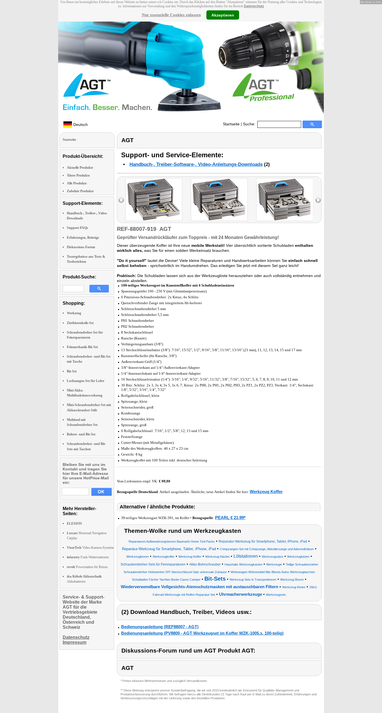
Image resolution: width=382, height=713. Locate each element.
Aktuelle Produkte (80, 168)
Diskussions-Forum (81, 247)
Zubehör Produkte (80, 191)
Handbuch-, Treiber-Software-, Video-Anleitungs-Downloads (196, 164)
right (318, 200)
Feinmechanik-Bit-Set (82, 347)
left (121, 200)
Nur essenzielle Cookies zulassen (171, 15)
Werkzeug (74, 313)
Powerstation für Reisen (87, 567)
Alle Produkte (77, 183)
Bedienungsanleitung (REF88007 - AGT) (160, 626)
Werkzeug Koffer (266, 491)
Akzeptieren (222, 15)
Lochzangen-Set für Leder (85, 381)
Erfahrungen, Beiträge (83, 238)
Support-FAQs (77, 228)
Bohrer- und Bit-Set (81, 434)
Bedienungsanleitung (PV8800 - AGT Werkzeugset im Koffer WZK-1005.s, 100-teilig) (202, 633)
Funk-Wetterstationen (88, 557)
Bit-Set (72, 371)
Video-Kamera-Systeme (90, 548)
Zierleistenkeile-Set (80, 323)
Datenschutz (254, 6)
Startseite (231, 124)
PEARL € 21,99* (230, 517)
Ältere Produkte (78, 175)
